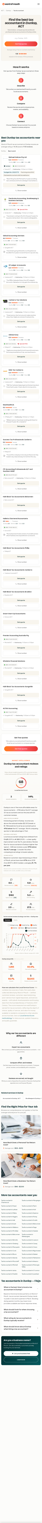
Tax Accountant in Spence (30, 1213)
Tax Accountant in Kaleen (30, 1254)
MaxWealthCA (8, 405)
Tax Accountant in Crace (29, 1247)
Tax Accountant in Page (29, 1227)
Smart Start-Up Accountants (14, 614)
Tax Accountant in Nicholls (9, 1240)
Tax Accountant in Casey (29, 1243)
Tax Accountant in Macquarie (10, 1247)
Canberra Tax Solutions (18, 300)
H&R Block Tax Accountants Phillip (16, 548)
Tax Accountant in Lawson (30, 1240)
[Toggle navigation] (39, 4)
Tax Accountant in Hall (8, 1220)
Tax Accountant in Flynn (29, 1206)
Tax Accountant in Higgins (9, 1216)
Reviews (7, 920)
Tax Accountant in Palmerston (31, 1258)
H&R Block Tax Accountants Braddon (17, 592)
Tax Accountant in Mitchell (9, 1265)
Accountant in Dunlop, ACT (12, 1098)
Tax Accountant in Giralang (9, 1243)
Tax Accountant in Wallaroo (9, 1227)
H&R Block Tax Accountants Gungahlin (18, 687)
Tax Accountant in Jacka (8, 1270)
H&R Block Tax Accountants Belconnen (18, 497)
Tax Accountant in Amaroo (30, 1261)
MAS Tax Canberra (16, 370)
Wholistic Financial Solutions (14, 661)
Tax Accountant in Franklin (9, 1274)
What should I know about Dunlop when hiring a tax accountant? (17, 1327)
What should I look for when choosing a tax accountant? (19, 1310)
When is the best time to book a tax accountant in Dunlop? (18, 1288)
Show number (22, 190)
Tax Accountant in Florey (29, 1216)
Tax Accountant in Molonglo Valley (30, 1266)
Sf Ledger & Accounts (17, 265)
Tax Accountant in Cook (8, 1250)
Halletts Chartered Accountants (15, 519)
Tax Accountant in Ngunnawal (31, 1250)
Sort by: (3, 151)
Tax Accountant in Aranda (9, 1258)
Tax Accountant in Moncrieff (10, 1261)
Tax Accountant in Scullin (29, 1220)
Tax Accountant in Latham (9, 1209)
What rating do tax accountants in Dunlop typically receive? (18, 1319)
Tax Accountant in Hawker (30, 1231)
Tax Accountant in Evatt (8, 1224)
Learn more (21, 1359)
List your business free (22, 1353)
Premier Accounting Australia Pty (16, 635)
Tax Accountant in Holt (29, 1209)
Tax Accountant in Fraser (9, 1206)
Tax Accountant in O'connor (30, 1270)
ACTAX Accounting (10, 708)
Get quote (21, 185)
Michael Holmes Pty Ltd (18, 157)
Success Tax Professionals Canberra (17, 440)
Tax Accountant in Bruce (8, 1254)
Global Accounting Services (13, 236)
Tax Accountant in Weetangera (27, 1235)
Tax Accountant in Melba (9, 1213)
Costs (15, 920)
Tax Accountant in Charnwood (6, 1201)
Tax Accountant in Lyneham (30, 1274)
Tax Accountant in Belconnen (31, 1224)
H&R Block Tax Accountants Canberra (17, 570)
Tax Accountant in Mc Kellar (9, 1231)
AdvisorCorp (13, 335)
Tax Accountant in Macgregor (31, 1200)
